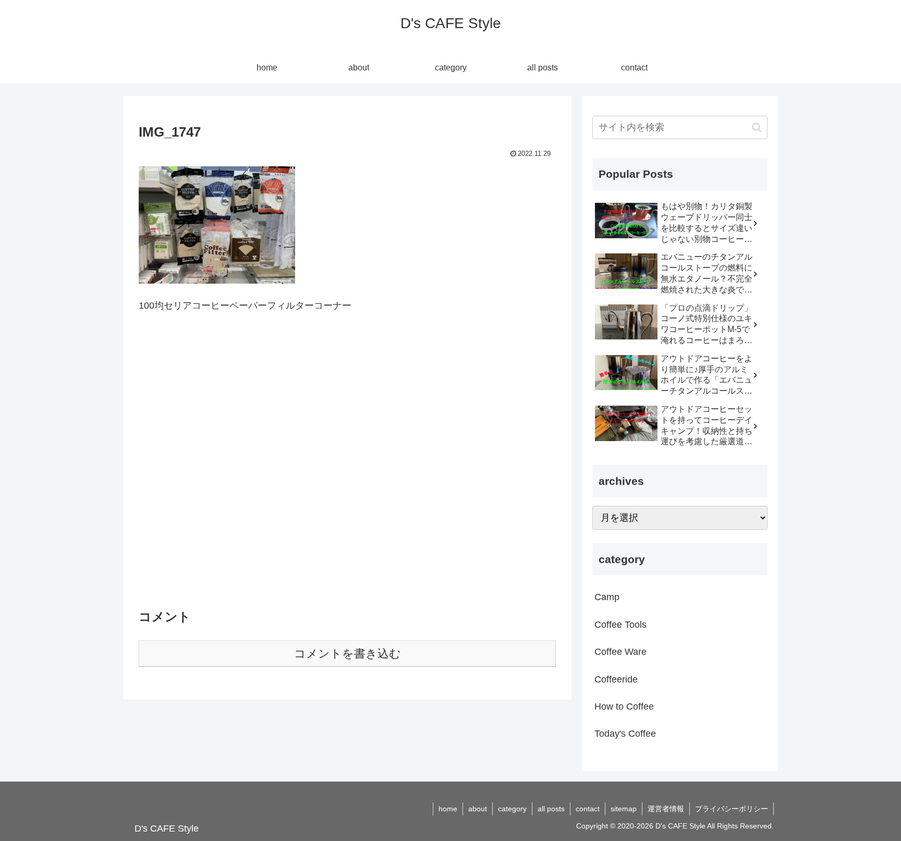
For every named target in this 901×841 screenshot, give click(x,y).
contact (588, 809)
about (477, 809)
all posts (551, 809)
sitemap (624, 809)
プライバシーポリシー (731, 809)
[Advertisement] (347, 467)
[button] (757, 127)
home (448, 809)
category (512, 809)
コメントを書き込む (347, 653)
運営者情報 (666, 809)
